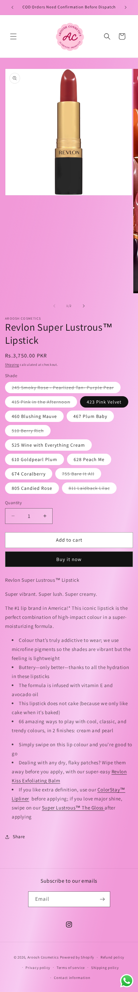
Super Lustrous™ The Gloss (73, 807)
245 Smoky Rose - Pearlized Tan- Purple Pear (66, 388)
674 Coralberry (29, 474)
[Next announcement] (125, 7)
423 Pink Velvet (104, 402)
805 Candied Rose (32, 488)
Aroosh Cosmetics (43, 957)
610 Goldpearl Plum (34, 459)
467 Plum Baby (90, 416)
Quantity (13, 503)
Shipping (12, 364)
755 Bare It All (81, 474)
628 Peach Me (89, 459)
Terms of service (71, 967)
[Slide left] (54, 306)
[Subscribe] (102, 899)
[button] (13, 36)
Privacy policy (37, 967)
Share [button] (19, 837)
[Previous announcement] (12, 7)
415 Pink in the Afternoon (44, 403)
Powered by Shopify (77, 957)
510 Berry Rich (31, 431)
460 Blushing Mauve (34, 416)
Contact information (72, 977)
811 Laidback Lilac (93, 489)
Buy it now (69, 559)
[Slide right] (83, 306)
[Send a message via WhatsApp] (127, 981)
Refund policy (112, 957)
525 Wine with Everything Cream (48, 445)
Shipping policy (105, 967)
